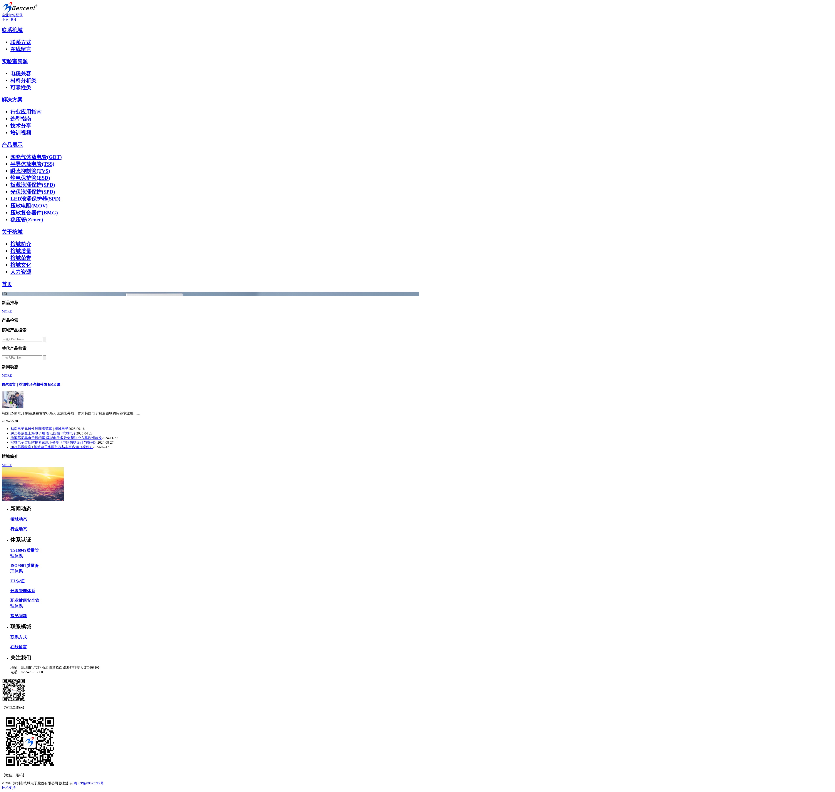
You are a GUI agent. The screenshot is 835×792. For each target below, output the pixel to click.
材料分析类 (23, 80)
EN (13, 20)
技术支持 (9, 788)
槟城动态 (18, 519)
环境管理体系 (22, 590)
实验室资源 (15, 61)
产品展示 (12, 145)
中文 (5, 20)
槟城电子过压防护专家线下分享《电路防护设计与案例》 (53, 442)
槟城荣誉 (20, 258)
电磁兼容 (20, 73)
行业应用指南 (26, 112)
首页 (7, 284)
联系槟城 (12, 30)
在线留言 (20, 49)
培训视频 (20, 132)
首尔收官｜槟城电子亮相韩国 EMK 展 (31, 384)
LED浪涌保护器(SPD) (35, 199)
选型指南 (20, 119)
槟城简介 (20, 244)
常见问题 (18, 615)
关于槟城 (12, 232)
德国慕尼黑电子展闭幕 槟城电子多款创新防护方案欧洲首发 (56, 438)
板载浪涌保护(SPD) (32, 185)
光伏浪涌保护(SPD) (32, 192)
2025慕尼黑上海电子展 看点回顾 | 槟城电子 (43, 433)
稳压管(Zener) (26, 219)
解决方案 (12, 99)
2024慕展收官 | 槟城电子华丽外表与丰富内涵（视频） (51, 447)
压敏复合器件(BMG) (34, 213)
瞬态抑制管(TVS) (30, 171)
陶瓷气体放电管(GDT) (36, 157)
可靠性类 (20, 87)
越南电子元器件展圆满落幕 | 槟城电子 (39, 429)
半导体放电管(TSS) (32, 164)
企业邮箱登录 (12, 15)
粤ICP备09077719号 (89, 783)
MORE (7, 311)
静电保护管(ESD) (30, 178)
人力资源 (20, 272)
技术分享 (20, 126)
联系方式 (20, 42)
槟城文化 (20, 265)
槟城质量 (20, 251)
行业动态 (18, 529)
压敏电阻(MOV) (29, 206)
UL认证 (17, 581)
